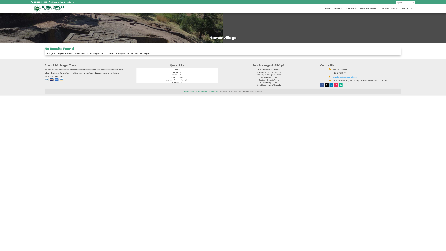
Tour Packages (368, 9)
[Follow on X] (327, 85)
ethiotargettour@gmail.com (345, 77)
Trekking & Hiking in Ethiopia (269, 75)
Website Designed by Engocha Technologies (201, 91)
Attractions (388, 9)
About (336, 9)
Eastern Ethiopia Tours (268, 82)
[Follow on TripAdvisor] (341, 85)
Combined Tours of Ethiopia (269, 85)
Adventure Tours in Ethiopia (269, 72)
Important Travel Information (177, 80)
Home (327, 9)
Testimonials (177, 75)
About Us (177, 72)
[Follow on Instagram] (336, 85)
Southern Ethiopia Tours (269, 80)
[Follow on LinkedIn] (331, 85)
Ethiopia (350, 9)
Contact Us (407, 9)
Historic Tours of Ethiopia (269, 70)
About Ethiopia (177, 77)
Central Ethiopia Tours (268, 77)
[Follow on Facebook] (322, 85)
